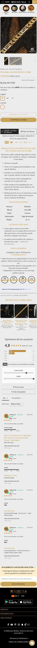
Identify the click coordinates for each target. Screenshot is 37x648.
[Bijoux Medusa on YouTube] (11, 625)
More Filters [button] (17, 404)
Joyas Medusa (14, 631)
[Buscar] (30, 2)
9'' (13, 98)
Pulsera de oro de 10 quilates (11, 69)
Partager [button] (8, 448)
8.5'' (7, 98)
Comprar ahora (18, 120)
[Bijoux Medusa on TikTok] (25, 625)
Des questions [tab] (16, 398)
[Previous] (2, 35)
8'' (2, 98)
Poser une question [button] (19, 392)
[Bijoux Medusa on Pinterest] (15, 625)
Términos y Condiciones (18, 638)
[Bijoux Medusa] (18, 2)
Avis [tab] (4, 398)
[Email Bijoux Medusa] (28, 625)
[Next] (35, 35)
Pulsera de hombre (21, 295)
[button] (32, 643)
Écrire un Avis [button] (19, 387)
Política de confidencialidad (18, 642)
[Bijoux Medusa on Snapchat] (22, 625)
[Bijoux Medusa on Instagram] (18, 625)
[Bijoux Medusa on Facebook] (8, 625)
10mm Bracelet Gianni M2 (11, 446)
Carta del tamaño (28, 80)
